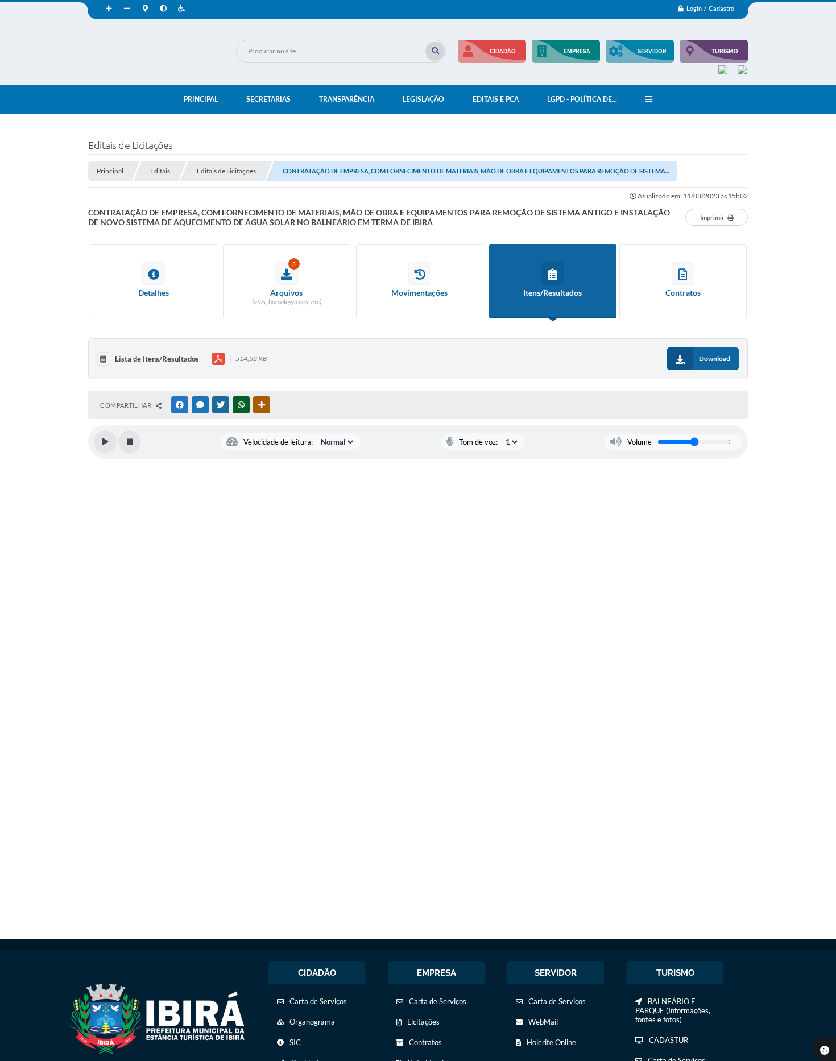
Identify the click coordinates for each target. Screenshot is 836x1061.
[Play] (105, 441)
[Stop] (129, 441)
